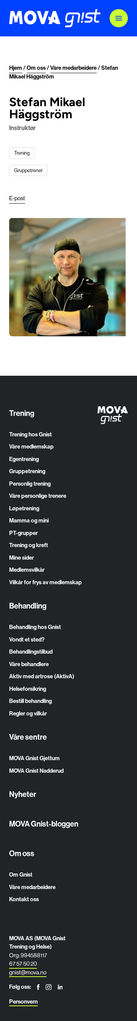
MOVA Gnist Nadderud (36, 770)
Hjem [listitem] (15, 67)
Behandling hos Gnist (35, 626)
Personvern (23, 1001)
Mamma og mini (29, 520)
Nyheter (22, 794)
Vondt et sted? (27, 639)
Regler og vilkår (28, 713)
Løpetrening (24, 508)
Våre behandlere (29, 664)
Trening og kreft (28, 545)
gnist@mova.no (27, 972)
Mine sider (21, 557)
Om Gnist (20, 874)
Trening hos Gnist (30, 434)
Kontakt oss (24, 899)
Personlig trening (30, 483)
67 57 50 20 (23, 963)
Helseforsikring (27, 688)
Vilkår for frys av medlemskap (45, 582)
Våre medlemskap (31, 446)
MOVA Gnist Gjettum (34, 758)
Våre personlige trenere (37, 495)
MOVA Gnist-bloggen (43, 823)
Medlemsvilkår (27, 569)
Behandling (27, 605)
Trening (21, 413)
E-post (17, 198)
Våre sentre (28, 737)
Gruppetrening (27, 471)
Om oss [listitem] (36, 67)
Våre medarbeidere (32, 887)
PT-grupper (23, 532)
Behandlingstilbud (31, 651)
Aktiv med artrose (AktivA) (41, 676)
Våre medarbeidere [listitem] (73, 67)
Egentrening (24, 459)
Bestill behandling (30, 700)
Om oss (21, 853)
